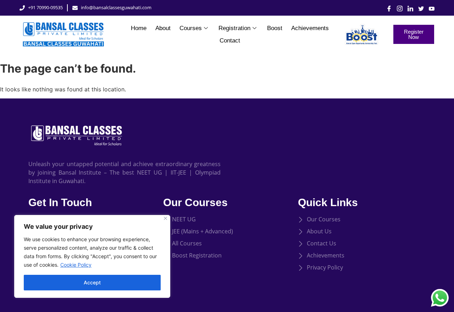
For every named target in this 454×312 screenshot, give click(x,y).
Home (138, 28)
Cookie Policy (76, 265)
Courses (190, 28)
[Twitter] (418, 7)
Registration (234, 28)
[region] (92, 256)
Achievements (310, 28)
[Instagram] (397, 7)
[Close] (165, 218)
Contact (230, 40)
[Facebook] (386, 7)
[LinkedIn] (408, 7)
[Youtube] (429, 7)
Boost (274, 28)
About (163, 28)
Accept (92, 282)
